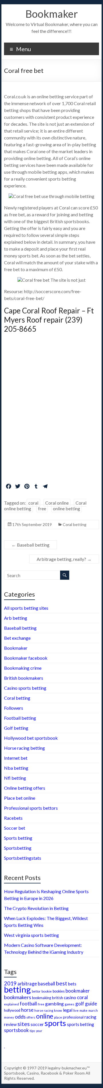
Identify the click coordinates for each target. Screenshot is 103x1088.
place (58, 1017)
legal (67, 1010)
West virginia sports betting (31, 935)
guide (91, 1004)
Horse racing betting (24, 748)
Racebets (13, 818)
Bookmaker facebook (25, 658)
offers (31, 1017)
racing (90, 1016)
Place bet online (19, 798)
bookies (59, 991)
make (84, 1010)
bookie (46, 991)
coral (33, 502)
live (76, 1010)
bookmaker (78, 991)
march (93, 1010)
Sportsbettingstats (22, 858)
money (9, 1017)
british (57, 997)
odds (20, 1017)
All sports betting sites (26, 608)
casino (70, 997)
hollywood (12, 1010)
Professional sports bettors (31, 808)
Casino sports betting (25, 688)
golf (79, 1004)
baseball (46, 984)
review (10, 1024)
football (28, 1004)
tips (32, 1031)
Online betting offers (24, 788)
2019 (10, 983)
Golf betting (16, 728)
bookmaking (41, 998)
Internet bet (15, 758)
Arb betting (15, 618)
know (58, 1010)
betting (17, 989)
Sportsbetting (17, 848)
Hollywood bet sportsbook (31, 738)
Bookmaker (51, 13)
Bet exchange (17, 638)
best (61, 983)
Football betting (20, 718)
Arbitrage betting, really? (64, 559)
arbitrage (27, 983)
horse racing (43, 1010)
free (42, 508)
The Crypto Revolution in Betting (36, 908)
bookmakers (17, 997)
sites (23, 1023)
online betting (66, 508)
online (44, 1016)
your (39, 1031)
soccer (37, 1024)
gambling (54, 1003)
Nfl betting (15, 778)
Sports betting (18, 838)
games (69, 1004)
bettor (36, 991)
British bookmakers (23, 678)
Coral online (57, 502)
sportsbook (16, 1030)
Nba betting (16, 768)
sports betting (80, 1024)
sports (55, 1023)
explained (11, 1004)
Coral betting (74, 524)
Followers (13, 708)
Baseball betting (30, 544)
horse (27, 1010)
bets (72, 983)
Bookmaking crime (22, 668)
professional (73, 1017)
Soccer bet (14, 828)
